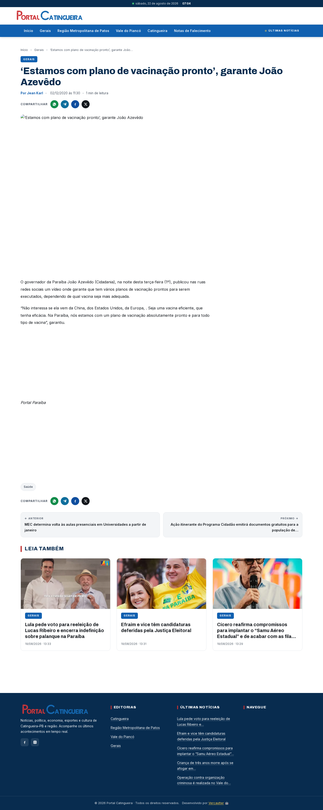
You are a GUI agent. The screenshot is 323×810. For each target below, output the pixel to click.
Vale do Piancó (128, 31)
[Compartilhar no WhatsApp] (54, 104)
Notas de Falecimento (192, 31)
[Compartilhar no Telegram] (65, 104)
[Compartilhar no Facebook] (75, 104)
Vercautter (216, 803)
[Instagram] (35, 742)
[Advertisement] (115, 364)
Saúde (28, 487)
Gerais (45, 31)
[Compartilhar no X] (86, 104)
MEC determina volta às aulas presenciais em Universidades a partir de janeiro (85, 524)
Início (28, 31)
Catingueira (157, 31)
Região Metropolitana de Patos (83, 31)
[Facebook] (25, 742)
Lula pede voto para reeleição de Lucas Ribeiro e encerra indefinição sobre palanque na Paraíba (64, 630)
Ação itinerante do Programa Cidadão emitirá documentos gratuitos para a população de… (234, 524)
